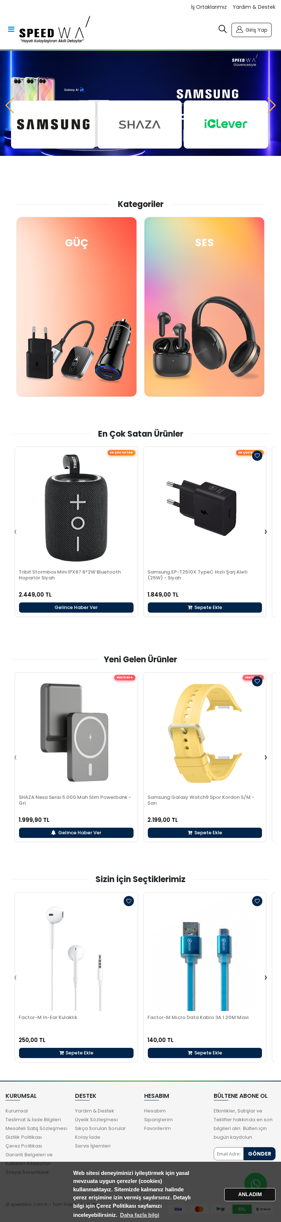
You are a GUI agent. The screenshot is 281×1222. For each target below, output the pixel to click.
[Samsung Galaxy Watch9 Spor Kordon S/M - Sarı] (205, 733)
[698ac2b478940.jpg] (226, 124)
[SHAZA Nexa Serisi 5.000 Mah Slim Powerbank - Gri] (76, 733)
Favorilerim (157, 1128)
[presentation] (15, 531)
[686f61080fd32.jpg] (139, 124)
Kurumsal (16, 1110)
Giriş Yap (256, 30)
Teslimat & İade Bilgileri (33, 1119)
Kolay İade (88, 1137)
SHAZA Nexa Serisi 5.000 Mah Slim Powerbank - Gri (75, 800)
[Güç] (76, 307)
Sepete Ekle (207, 607)
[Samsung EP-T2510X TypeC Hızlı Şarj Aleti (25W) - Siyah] (205, 508)
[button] (223, 30)
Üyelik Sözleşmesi (96, 1119)
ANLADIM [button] (250, 1194)
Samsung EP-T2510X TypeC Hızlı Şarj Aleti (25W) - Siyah (197, 574)
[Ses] (204, 307)
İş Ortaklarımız (209, 7)
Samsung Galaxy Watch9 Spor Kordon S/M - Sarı (200, 800)
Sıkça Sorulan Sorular (100, 1128)
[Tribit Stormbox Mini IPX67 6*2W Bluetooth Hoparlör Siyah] (76, 508)
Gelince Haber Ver (76, 607)
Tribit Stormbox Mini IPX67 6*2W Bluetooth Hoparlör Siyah (70, 574)
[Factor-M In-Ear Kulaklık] (76, 953)
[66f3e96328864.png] (53, 124)
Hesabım (155, 1110)
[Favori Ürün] (257, 456)
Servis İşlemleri (93, 1145)
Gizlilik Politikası (23, 1137)
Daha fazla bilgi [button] (139, 1215)
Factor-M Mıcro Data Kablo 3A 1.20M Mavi (197, 1017)
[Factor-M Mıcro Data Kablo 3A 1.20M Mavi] (205, 953)
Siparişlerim (158, 1119)
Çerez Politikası (23, 1145)
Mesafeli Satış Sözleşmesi (36, 1128)
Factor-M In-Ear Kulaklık (48, 1017)
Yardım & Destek (254, 7)
